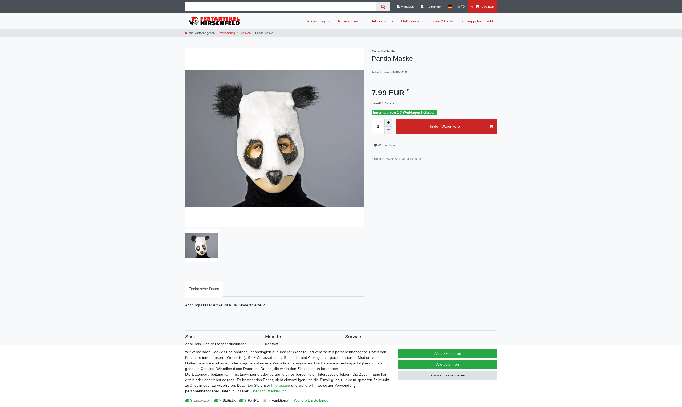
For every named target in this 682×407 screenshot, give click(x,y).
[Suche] (383, 6)
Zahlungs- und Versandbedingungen (216, 344)
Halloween (410, 21)
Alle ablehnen (447, 364)
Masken (245, 33)
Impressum (280, 385)
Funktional (280, 400)
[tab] (204, 289)
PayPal (253, 400)
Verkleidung (315, 21)
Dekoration (380, 21)
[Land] (450, 6)
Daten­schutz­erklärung (268, 391)
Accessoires (348, 21)
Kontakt (271, 344)
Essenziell (202, 400)
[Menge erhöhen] (388, 123)
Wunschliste (386, 145)
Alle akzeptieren (447, 353)
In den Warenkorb (445, 126)
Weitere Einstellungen (312, 400)
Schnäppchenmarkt (476, 21)
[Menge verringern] (388, 130)
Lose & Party (442, 21)
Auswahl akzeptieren (447, 375)
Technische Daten (204, 289)
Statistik (229, 400)
